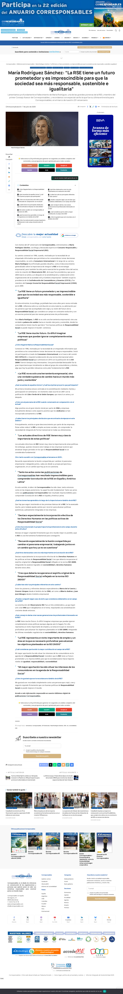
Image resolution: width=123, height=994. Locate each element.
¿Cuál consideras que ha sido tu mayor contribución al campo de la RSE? (60, 213)
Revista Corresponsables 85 (35, 853)
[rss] (109, 919)
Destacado (49, 67)
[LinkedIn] (81, 919)
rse (67, 725)
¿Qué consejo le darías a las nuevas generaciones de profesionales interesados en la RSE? (61, 206)
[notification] (119, 30)
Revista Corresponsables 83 (53, 853)
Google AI (64, 165)
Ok (104, 991)
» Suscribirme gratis (104, 52)
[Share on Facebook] (87, 106)
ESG (16, 728)
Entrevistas (66, 67)
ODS (65, 725)
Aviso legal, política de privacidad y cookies (68, 975)
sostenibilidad (72, 725)
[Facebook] (14, 919)
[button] (93, 106)
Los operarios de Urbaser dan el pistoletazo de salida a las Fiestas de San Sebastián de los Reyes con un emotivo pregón (75, 813)
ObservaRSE (20, 30)
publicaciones (51, 472)
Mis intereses (92, 30)
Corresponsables (40, 457)
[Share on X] (90, 106)
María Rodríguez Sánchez (56, 725)
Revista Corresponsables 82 (71, 853)
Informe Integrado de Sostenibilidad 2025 (100, 975)
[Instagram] (41, 919)
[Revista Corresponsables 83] (53, 841)
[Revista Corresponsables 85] (35, 841)
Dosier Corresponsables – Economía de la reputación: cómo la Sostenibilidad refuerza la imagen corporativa (86, 859)
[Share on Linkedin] (9, 172)
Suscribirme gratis (42, 756)
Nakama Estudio (45, 975)
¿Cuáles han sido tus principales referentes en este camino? (61, 195)
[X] (27, 919)
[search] (116, 30)
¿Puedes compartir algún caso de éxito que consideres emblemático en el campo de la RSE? (62, 200)
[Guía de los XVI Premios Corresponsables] (104, 843)
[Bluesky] (95, 919)
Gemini (29, 170)
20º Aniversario (46, 725)
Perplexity (64, 170)
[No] (121, 991)
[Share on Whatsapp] (55, 765)
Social (31, 250)
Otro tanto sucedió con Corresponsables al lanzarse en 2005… (30, 211)
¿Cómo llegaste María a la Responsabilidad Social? (30, 190)
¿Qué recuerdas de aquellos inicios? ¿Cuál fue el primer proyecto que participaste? (30, 195)
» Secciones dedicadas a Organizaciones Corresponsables (94, 47)
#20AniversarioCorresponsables (37, 67)
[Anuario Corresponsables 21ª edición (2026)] (18, 843)
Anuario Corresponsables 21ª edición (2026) (18, 856)
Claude (29, 165)
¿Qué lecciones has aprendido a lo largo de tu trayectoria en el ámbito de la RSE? (30, 216)
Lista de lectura (101, 30)
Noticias (15, 808)
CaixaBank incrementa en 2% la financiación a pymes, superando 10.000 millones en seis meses (18, 813)
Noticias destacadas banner (86, 67)
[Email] (9, 177)
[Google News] (68, 919)
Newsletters (110, 30)
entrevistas (29, 725)
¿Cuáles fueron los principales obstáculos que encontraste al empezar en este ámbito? (30, 205)
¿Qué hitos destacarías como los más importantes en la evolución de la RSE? (59, 190)
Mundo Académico (75, 67)
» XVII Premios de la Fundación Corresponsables (14, 32)
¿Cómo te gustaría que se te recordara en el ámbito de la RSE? (62, 218)
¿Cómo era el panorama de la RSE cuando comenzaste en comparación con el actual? (30, 200)
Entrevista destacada (58, 67)
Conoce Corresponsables (8, 30)
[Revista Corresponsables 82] (71, 841)
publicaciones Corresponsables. (28, 696)
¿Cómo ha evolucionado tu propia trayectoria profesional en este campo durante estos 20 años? (31, 222)
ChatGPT (47, 165)
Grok (46, 170)
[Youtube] (54, 919)
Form (2, 978)
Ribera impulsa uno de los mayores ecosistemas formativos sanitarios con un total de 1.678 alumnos (47, 813)
